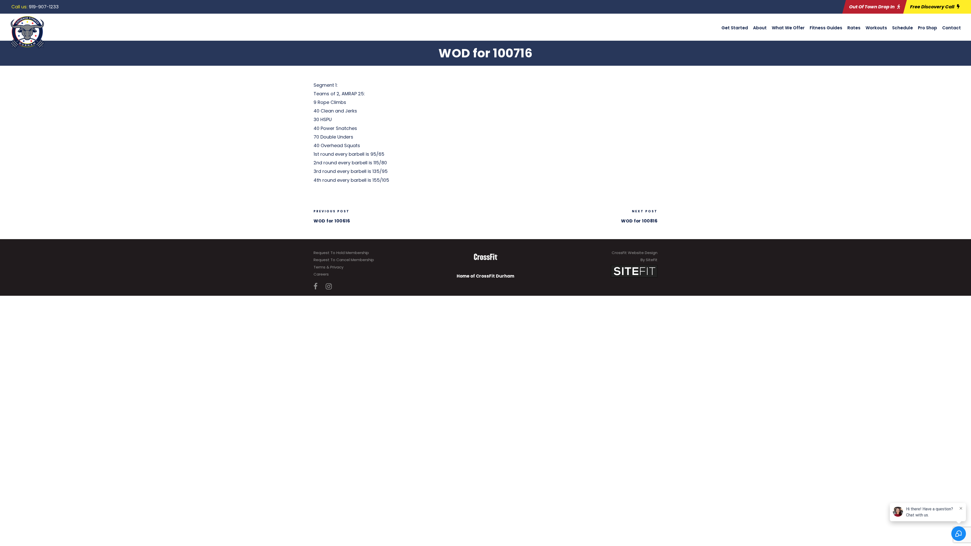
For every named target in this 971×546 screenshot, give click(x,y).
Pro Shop (927, 28)
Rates (853, 28)
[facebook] (316, 286)
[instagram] (329, 286)
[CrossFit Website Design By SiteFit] (634, 271)
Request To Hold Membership (341, 252)
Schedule (902, 28)
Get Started (734, 28)
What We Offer (788, 28)
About (760, 28)
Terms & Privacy (328, 267)
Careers (321, 274)
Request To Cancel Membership (344, 259)
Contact (951, 28)
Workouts (876, 28)
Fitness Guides (826, 28)
